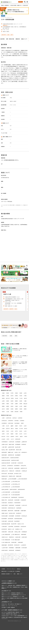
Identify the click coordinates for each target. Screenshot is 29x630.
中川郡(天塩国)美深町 (15, 494)
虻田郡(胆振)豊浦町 (18, 518)
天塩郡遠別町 (23, 500)
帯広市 (20, 425)
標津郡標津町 (11, 550)
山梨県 (3, 401)
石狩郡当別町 (17, 439)
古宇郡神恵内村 (10, 465)
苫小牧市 (21, 428)
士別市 (25, 431)
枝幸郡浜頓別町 (17, 502)
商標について (19, 573)
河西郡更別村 (11, 537)
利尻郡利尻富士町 (11, 508)
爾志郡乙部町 (18, 449)
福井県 (25, 398)
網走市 (12, 428)
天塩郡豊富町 (17, 505)
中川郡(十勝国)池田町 (15, 539)
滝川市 (20, 433)
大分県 (7, 411)
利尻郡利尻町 (4, 508)
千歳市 (16, 433)
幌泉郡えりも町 (11, 529)
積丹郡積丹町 (17, 465)
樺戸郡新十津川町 (17, 473)
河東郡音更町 (4, 531)
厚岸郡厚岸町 (10, 545)
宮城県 (16, 393)
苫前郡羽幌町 (17, 500)
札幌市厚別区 (4, 423)
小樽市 (3, 425)
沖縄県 (21, 411)
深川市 (8, 436)
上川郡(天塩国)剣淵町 (15, 492)
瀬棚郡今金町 (10, 452)
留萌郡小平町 (4, 500)
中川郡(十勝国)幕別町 (6, 539)
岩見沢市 (8, 428)
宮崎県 (12, 411)
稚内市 (25, 428)
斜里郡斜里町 (17, 510)
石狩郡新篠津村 (5, 441)
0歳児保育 (4, 335)
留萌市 (16, 428)
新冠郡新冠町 (17, 526)
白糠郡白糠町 (17, 547)
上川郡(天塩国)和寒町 (6, 492)
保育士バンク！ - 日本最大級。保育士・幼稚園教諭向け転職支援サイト (14, 585)
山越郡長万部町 (11, 447)
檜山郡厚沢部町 (12, 449)
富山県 (16, 398)
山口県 (20, 406)
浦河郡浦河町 (23, 526)
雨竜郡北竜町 (18, 476)
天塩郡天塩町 (4, 502)
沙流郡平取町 (10, 526)
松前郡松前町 (11, 441)
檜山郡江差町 (17, 447)
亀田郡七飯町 (11, 444)
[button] (25, 2)
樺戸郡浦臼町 (10, 473)
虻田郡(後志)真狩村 (5, 457)
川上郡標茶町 (23, 545)
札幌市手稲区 (10, 423)
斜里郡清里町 (23, 510)
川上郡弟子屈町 (5, 547)
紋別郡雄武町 (10, 518)
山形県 (25, 393)
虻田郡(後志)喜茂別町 (6, 460)
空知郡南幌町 (17, 468)
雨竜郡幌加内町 (14, 497)
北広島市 (3, 439)
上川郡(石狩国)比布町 (15, 481)
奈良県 (20, 403)
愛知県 (20, 401)
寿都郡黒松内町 (11, 455)
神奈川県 (8, 398)
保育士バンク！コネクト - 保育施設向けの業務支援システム (12, 593)
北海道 (3, 393)
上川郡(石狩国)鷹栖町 (12, 478)
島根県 (7, 406)
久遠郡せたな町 (17, 452)
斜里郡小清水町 (5, 513)
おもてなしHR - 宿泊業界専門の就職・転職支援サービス (12, 612)
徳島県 (25, 406)
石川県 (21, 398)
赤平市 (16, 431)
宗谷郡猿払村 (10, 502)
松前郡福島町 (17, 441)
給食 (11, 335)
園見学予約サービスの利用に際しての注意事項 (11, 571)
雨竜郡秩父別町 (12, 476)
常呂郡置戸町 (18, 513)
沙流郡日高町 (4, 526)
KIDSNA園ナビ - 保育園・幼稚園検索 (8, 607)
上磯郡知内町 (24, 441)
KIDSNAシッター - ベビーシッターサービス (9, 605)
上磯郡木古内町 (5, 444)
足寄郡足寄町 (13, 542)
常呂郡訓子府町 (12, 513)
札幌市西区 (22, 420)
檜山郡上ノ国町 (5, 449)
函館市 (22, 423)
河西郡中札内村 (5, 537)
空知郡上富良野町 (5, 489)
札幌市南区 (16, 420)
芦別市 (7, 431)
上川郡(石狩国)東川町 (6, 486)
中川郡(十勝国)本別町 (6, 542)
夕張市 (3, 428)
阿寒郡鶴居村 (11, 547)
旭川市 (7, 425)
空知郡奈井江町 (24, 468)
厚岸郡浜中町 (17, 545)
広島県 (16, 406)
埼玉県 (20, 395)
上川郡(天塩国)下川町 (6, 494)
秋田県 (20, 393)
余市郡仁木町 (4, 468)
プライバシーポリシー (11, 568)
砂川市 (25, 433)
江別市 (12, 431)
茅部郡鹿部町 (17, 444)
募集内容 (18, 39)
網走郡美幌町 (4, 510)
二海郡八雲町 (4, 447)
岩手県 (12, 393)
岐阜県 (12, 401)
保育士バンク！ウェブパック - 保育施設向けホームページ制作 (13, 596)
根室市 (12, 433)
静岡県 (16, 401)
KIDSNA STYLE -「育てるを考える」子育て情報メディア (12, 604)
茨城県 (7, 395)
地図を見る (5, 25)
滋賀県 (3, 403)
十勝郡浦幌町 (20, 542)
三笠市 (7, 433)
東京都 (3, 398)
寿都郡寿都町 (4, 455)
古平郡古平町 (23, 465)
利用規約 (3, 568)
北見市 (25, 425)
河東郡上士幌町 (17, 531)
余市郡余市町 (10, 468)
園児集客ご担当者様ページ (7, 573)
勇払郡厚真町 (17, 521)
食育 (16, 335)
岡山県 (12, 406)
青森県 (7, 393)
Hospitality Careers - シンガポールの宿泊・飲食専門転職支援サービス (14, 615)
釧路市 (16, 425)
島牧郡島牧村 (24, 452)
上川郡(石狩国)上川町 (15, 484)
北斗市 (12, 439)
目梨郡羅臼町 (17, 550)
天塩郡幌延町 (18, 508)
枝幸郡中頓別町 (5, 505)
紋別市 (20, 431)
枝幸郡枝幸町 (11, 505)
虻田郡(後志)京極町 (15, 460)
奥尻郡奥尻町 (4, 452)
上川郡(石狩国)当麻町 (6, 481)
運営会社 (19, 568)
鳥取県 (3, 406)
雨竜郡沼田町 (4, 478)
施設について (24, 39)
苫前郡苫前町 (10, 500)
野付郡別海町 (24, 547)
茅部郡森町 (24, 444)
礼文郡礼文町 (24, 505)
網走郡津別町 (10, 510)
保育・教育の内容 (10, 39)
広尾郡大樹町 (17, 537)
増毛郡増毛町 (21, 497)
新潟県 (12, 398)
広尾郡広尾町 (24, 537)
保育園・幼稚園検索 (5, 5)
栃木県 (12, 395)
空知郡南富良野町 (21, 489)
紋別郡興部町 (4, 518)
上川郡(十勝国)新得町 (6, 534)
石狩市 (8, 439)
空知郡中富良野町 (13, 489)
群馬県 (16, 395)
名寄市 (3, 433)
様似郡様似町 (4, 529)
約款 (14, 573)
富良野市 (12, 436)
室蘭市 (12, 425)
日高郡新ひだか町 (18, 529)
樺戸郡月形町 (4, 473)
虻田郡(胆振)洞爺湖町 (6, 523)
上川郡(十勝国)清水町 (15, 534)
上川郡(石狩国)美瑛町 (15, 486)
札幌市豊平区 (10, 420)
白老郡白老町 (10, 521)
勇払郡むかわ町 (21, 523)
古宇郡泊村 (4, 465)
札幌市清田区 (17, 423)
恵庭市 (21, 436)
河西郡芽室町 (23, 534)
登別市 (17, 436)
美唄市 (3, 431)
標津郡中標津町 (5, 550)
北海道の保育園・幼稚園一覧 (15, 5)
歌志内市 (3, 436)
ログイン (20, 1)
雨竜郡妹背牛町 (5, 476)
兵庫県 (16, 403)
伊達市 (25, 436)
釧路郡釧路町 (4, 545)
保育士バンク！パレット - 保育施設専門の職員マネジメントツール (14, 594)
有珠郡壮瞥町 (4, 521)
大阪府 (12, 403)
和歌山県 (25, 403)
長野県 (7, 401)
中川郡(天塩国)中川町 (6, 497)
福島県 (3, 395)
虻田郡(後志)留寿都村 (14, 457)
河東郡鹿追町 (24, 531)
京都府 (7, 403)
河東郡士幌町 (10, 531)
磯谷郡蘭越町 (17, 455)
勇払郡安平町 (13, 523)
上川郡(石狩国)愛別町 (6, 484)
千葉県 (25, 395)
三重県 (25, 401)
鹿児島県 (16, 411)
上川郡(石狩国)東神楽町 (22, 478)
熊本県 (3, 411)
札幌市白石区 (4, 420)
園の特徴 (3, 39)
